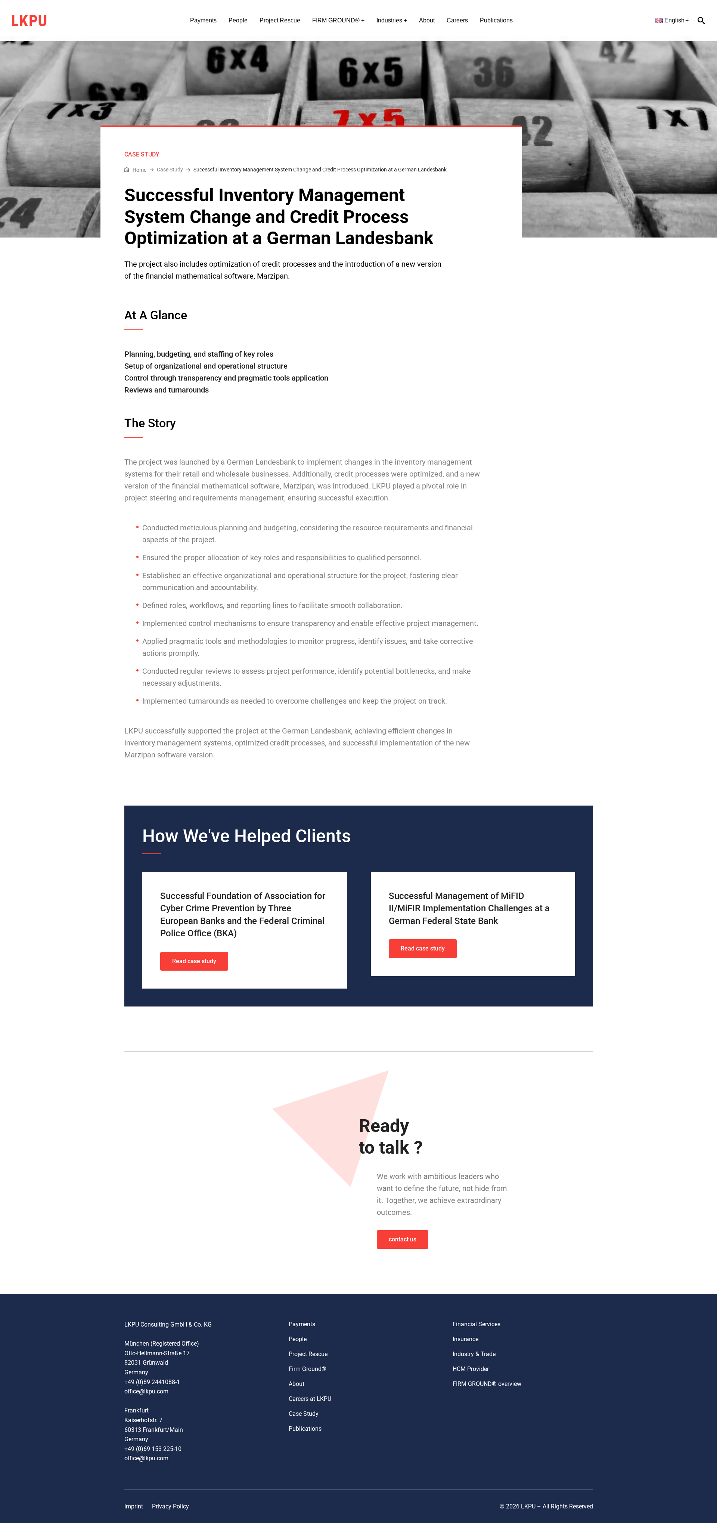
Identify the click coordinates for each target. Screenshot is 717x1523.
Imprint (133, 1506)
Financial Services (476, 1324)
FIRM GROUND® (336, 20)
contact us (402, 1239)
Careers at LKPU (310, 1398)
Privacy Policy (170, 1506)
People (238, 20)
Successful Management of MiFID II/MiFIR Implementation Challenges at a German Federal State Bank (469, 908)
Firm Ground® (307, 1368)
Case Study (304, 1413)
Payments (203, 20)
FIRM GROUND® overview (487, 1383)
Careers (457, 20)
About (427, 20)
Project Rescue (280, 20)
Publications (496, 20)
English (674, 20)
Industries (389, 20)
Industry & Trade (474, 1354)
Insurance (465, 1339)
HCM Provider (471, 1368)
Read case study (194, 961)
